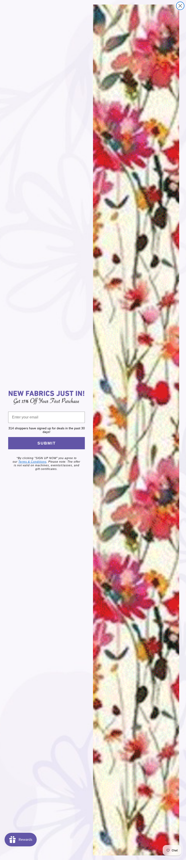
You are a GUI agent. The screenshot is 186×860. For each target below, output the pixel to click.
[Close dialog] (180, 6)
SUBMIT (46, 443)
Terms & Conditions (32, 461)
